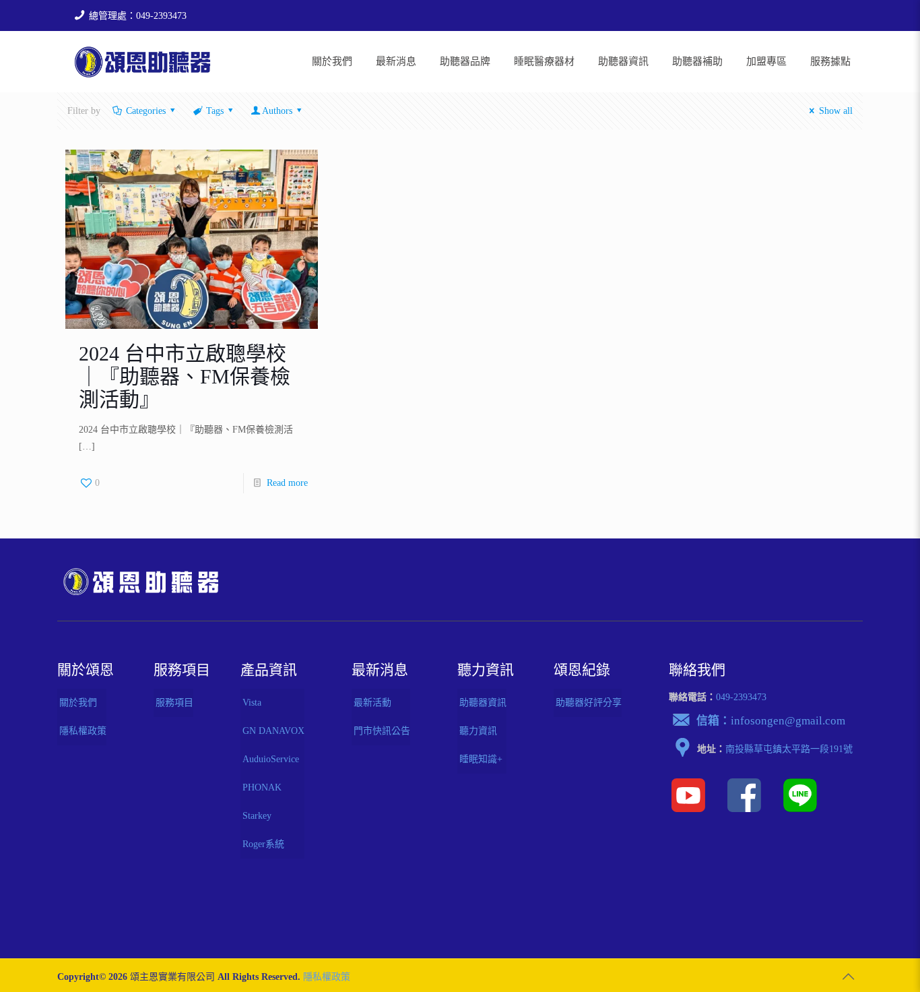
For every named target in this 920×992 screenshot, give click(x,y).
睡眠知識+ (480, 759)
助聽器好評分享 (589, 703)
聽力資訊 (478, 731)
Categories (146, 111)
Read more (287, 483)
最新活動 (372, 703)
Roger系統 (263, 844)
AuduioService (270, 759)
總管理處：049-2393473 (138, 16)
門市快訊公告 (382, 731)
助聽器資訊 (482, 703)
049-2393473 (741, 697)
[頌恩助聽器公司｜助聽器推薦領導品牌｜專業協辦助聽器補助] (142, 61)
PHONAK (262, 787)
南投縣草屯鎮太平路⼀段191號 (789, 749)
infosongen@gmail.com (788, 720)
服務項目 (174, 703)
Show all (836, 111)
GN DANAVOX (273, 731)
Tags (215, 111)
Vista (251, 703)
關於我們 (78, 703)
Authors (277, 111)
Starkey (256, 816)
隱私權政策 (82, 731)
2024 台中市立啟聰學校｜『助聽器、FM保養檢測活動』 (184, 376)
